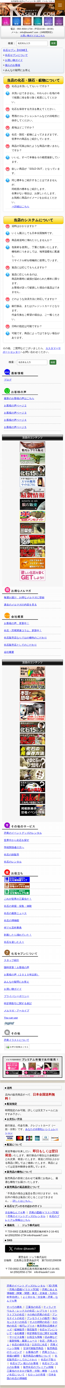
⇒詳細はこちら (20, 206)
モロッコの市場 (36, 1374)
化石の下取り (48, 1359)
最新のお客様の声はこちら (19, 398)
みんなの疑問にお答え (16, 981)
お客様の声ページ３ (15, 412)
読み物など (51, 1337)
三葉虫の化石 (33, 1307)
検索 (53, 43)
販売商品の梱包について (37, 1356)
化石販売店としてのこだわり (20, 645)
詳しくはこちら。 (23, 1201)
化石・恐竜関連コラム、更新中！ (23, 630)
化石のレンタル (13, 861)
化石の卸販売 (11, 854)
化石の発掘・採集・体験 (18, 906)
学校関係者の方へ (14, 847)
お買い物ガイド (13, 989)
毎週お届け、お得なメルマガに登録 (24, 597)
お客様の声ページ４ (15, 420)
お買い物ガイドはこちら (33, 35)
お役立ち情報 (34, 1337)
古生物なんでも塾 (15, 1212)
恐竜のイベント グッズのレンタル (26, 1285)
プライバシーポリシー (16, 996)
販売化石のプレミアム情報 (38, 1367)
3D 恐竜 (52, 1285)
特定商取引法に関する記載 (42, 1333)
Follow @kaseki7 (25, 1248)
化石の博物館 (11, 920)
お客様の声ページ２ (15, 405)
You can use (11, 1017)
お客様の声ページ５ (15, 427)
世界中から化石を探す (16, 840)
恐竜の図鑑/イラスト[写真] (44, 1212)
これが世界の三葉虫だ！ (18, 899)
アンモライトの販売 (38, 1318)
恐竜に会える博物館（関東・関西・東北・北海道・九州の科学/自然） (32, 1293)
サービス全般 (16, 1337)
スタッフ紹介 (11, 960)
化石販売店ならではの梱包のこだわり (25, 637)
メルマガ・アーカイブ (16, 1010)
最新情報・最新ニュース (23, 1340)
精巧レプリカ (27, 1325)
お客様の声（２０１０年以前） (21, 974)
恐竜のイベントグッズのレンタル (23, 833)
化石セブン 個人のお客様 (24, 1363)
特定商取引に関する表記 (18, 1003)
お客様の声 (32, 1352)
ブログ (8, 379)
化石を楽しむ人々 (14, 942)
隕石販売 (32, 1329)
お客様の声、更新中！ (16, 623)
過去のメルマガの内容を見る (20, 604)
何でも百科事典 (13, 927)
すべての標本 (15, 1307)
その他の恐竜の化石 (38, 1314)
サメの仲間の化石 (40, 1322)
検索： (12, 43)
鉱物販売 (19, 1329)
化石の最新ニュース (15, 913)
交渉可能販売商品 (33, 1348)
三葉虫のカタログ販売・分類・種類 (27, 1371)
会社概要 (9, 652)
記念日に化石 (39, 1344)
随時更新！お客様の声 (16, 967)
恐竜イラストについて (16, 1040)
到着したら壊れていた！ (18, 935)
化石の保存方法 (21, 1344)
